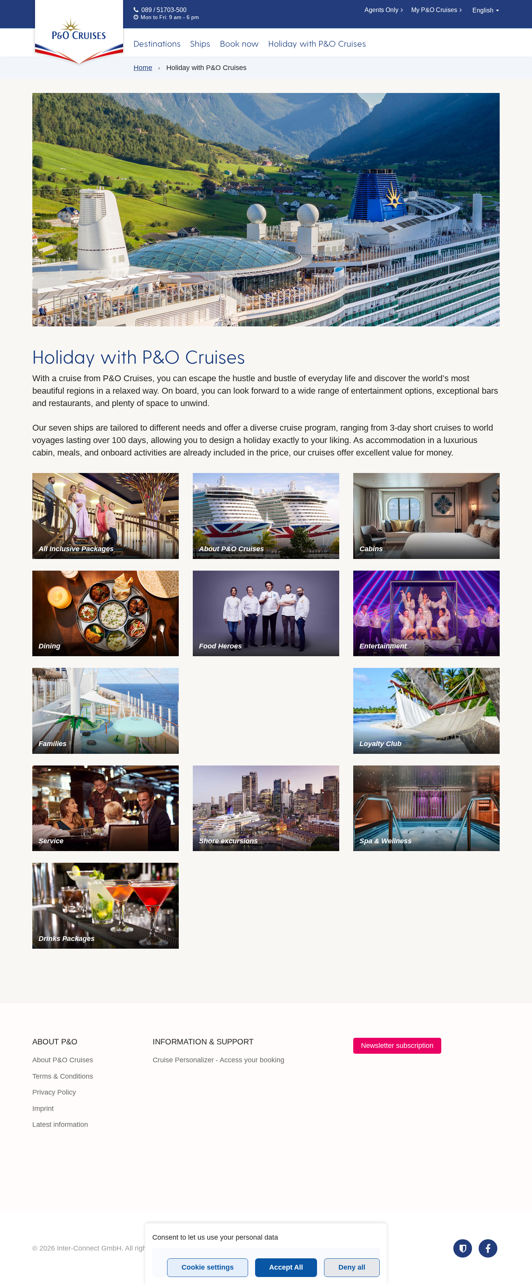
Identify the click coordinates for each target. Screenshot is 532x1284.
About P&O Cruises (62, 1060)
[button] (462, 1248)
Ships (200, 43)
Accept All (286, 1267)
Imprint (43, 1108)
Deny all (351, 1267)
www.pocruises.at (78, 34)
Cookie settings (207, 1267)
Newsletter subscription (397, 1045)
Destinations (157, 43)
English (482, 10)
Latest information (60, 1124)
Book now (239, 43)
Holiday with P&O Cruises (317, 43)
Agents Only (381, 10)
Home (143, 68)
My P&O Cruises (434, 10)
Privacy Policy (54, 1092)
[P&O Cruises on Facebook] (488, 1248)
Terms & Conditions (62, 1076)
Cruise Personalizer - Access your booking (218, 1060)
